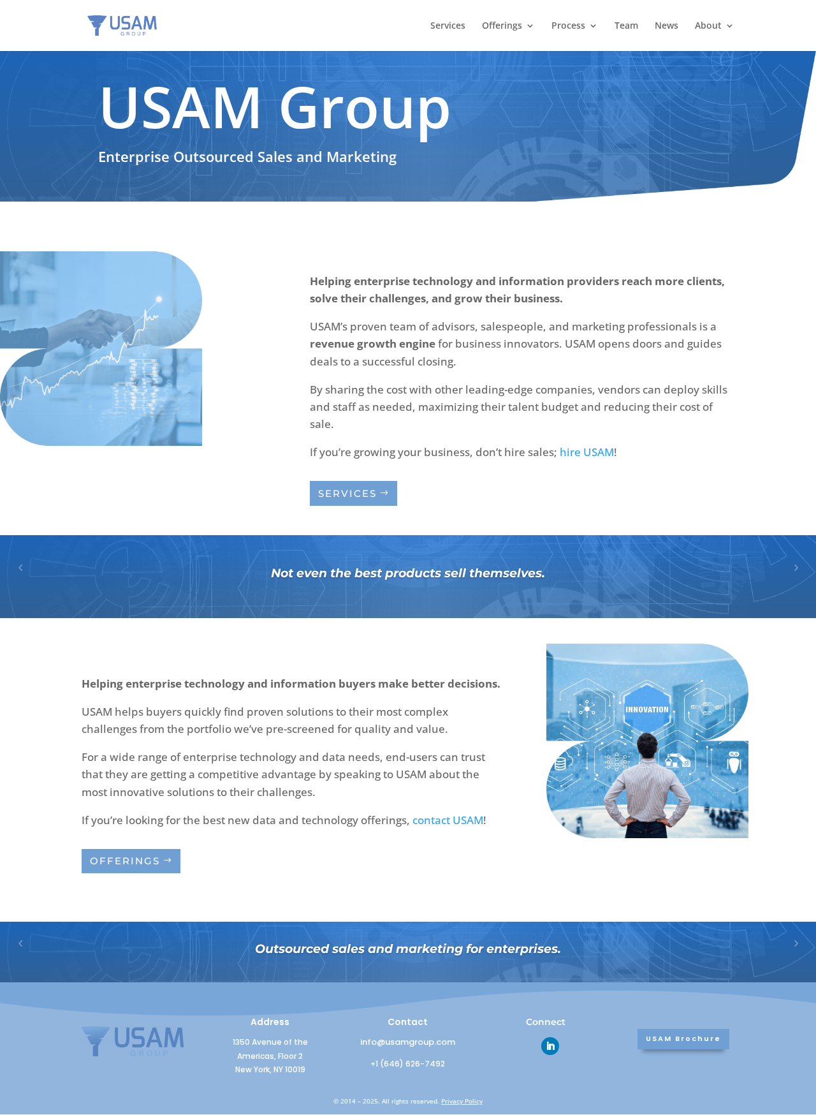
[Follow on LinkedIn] (550, 1046)
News (666, 26)
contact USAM (447, 820)
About (708, 26)
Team (626, 26)
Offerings (502, 26)
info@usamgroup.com (407, 1042)
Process (568, 26)
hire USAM (587, 452)
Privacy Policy (462, 1101)
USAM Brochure (683, 1038)
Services (447, 26)
